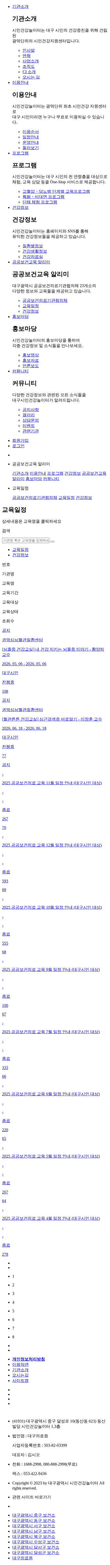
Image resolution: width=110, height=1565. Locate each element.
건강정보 (20, 207)
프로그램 (20, 153)
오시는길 (20, 1375)
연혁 (27, 56)
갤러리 (29, 415)
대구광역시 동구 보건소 (33, 1520)
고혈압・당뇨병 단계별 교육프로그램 (56, 191)
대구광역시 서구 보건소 (33, 1526)
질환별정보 (33, 246)
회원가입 (20, 440)
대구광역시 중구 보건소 (33, 1515)
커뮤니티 (20, 371)
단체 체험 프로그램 (40, 202)
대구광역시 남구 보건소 (33, 1531)
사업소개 (31, 61)
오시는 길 (31, 77)
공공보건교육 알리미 (31, 262)
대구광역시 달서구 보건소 (35, 1547)
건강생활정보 (35, 251)
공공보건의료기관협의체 (45, 300)
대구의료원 (22, 1558)
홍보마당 (20, 316)
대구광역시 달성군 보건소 (35, 1552)
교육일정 (31, 306)
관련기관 (31, 431)
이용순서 (31, 132)
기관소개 (20, 6)
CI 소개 (29, 72)
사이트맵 (20, 1380)
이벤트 (29, 426)
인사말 (29, 50)
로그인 (18, 446)
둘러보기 (31, 148)
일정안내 (31, 137)
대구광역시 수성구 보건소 (35, 1542)
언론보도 (31, 366)
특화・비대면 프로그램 (43, 197)
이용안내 (20, 82)
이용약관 (20, 1364)
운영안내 (31, 142)
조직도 (29, 66)
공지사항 (31, 409)
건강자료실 (33, 256)
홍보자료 (31, 360)
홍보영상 (31, 355)
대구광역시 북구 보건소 (33, 1536)
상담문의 (31, 420)
